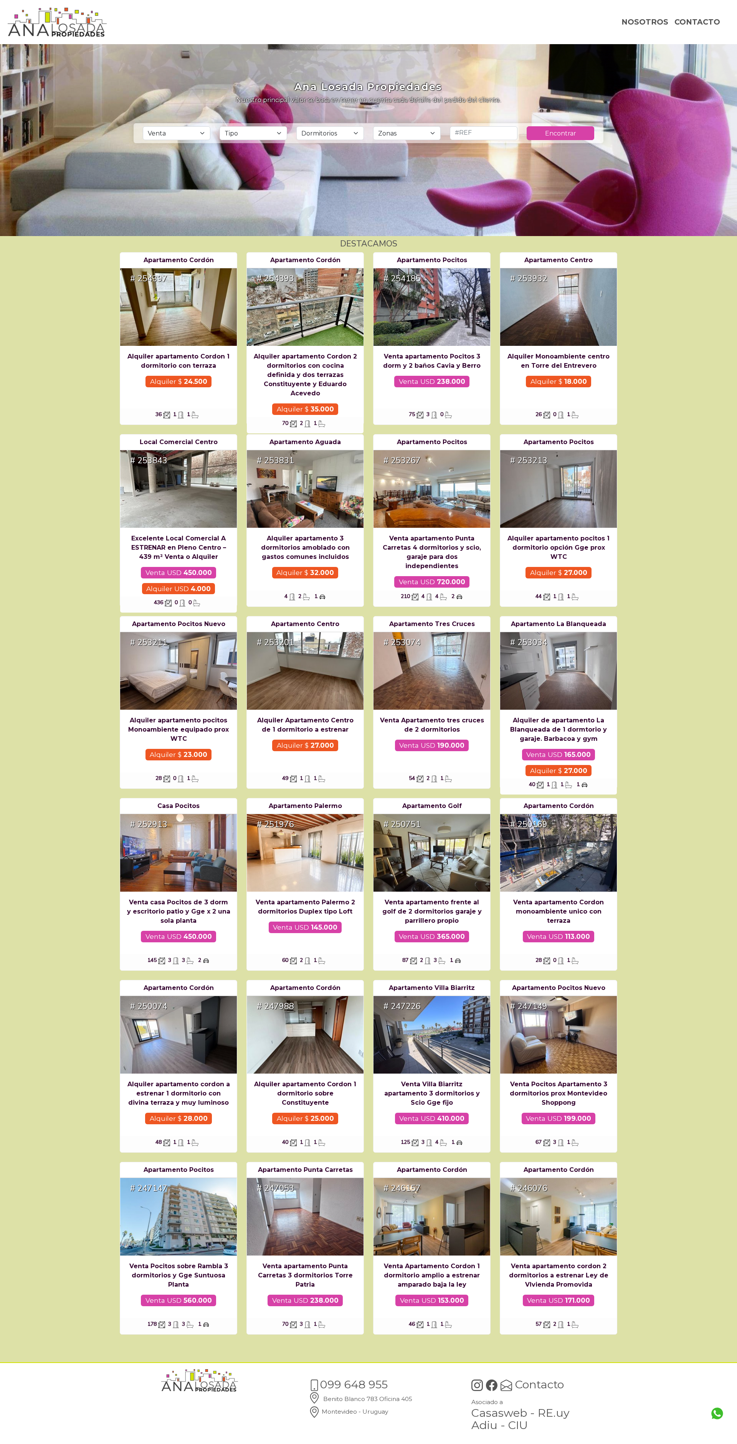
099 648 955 (354, 1384)
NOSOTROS (644, 21)
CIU (518, 1425)
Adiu (484, 1425)
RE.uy (554, 1412)
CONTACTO (697, 21)
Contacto (538, 1384)
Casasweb (499, 1412)
